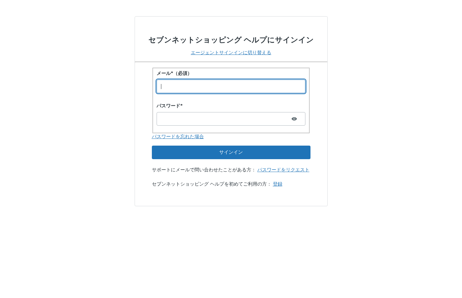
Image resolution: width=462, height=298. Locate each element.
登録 (277, 184)
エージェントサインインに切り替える (231, 52)
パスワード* (170, 105)
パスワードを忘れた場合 (178, 136)
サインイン (231, 152)
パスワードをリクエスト (283, 169)
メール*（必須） (174, 73)
